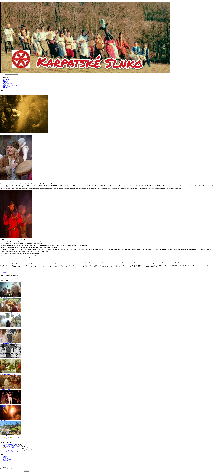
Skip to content (3, 0)
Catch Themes (11, 468)
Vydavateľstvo (5, 81)
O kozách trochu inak (6, 438)
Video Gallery (5, 87)
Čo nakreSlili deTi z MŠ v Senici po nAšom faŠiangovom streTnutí (15, 449)
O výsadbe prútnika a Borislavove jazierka (10, 448)
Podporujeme (5, 82)
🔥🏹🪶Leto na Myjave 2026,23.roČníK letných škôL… (13, 447)
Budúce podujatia (6, 79)
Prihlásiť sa (5, 457)
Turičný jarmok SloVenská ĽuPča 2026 (7, 297)
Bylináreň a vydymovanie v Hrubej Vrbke (7, 374)
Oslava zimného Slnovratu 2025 (6, 404)
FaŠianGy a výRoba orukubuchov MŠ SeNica (8, 343)
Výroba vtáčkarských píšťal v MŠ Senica (7, 312)
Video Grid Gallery (6, 86)
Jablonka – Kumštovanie (4, 435)
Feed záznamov (5, 458)
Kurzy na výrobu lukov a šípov (8, 83)
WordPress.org (5, 460)
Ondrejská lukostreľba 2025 (5, 420)
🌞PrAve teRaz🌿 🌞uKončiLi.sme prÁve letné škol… (13, 437)
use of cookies (21, 470)
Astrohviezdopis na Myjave (5, 389)
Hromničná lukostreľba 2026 (5, 358)
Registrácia (5, 456)
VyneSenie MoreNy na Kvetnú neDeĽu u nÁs (8, 328)
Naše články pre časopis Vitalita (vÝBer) (10, 85)
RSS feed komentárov (7, 459)
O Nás (4, 84)
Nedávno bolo (5, 80)
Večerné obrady (5, 439)
